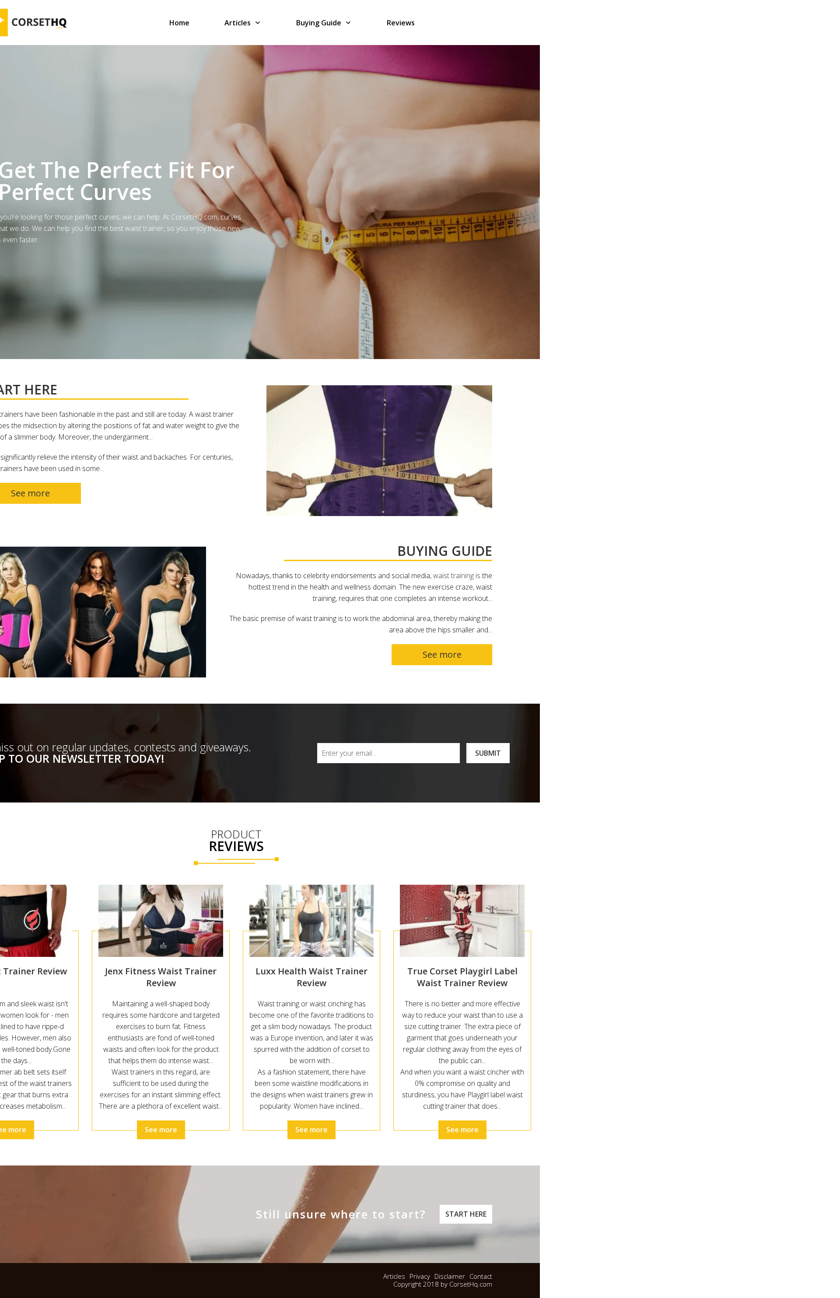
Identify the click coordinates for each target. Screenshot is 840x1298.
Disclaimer (449, 1276)
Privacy (420, 1276)
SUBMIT (488, 753)
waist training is (456, 575)
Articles (394, 1276)
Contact (480, 1276)
